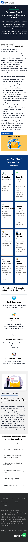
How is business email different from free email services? (12, 456)
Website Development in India (17, 515)
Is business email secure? (10, 485)
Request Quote (6, 133)
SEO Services (6, 517)
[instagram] (17, 536)
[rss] (26, 536)
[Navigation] (25, 2)
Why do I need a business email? (12, 450)
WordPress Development (8, 523)
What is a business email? (10, 444)
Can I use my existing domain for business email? (12, 464)
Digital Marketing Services (16, 519)
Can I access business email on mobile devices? (11, 479)
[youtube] (15, 536)
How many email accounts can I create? (12, 471)
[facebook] (21, 536)
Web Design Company (8, 511)
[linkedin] (19, 536)
